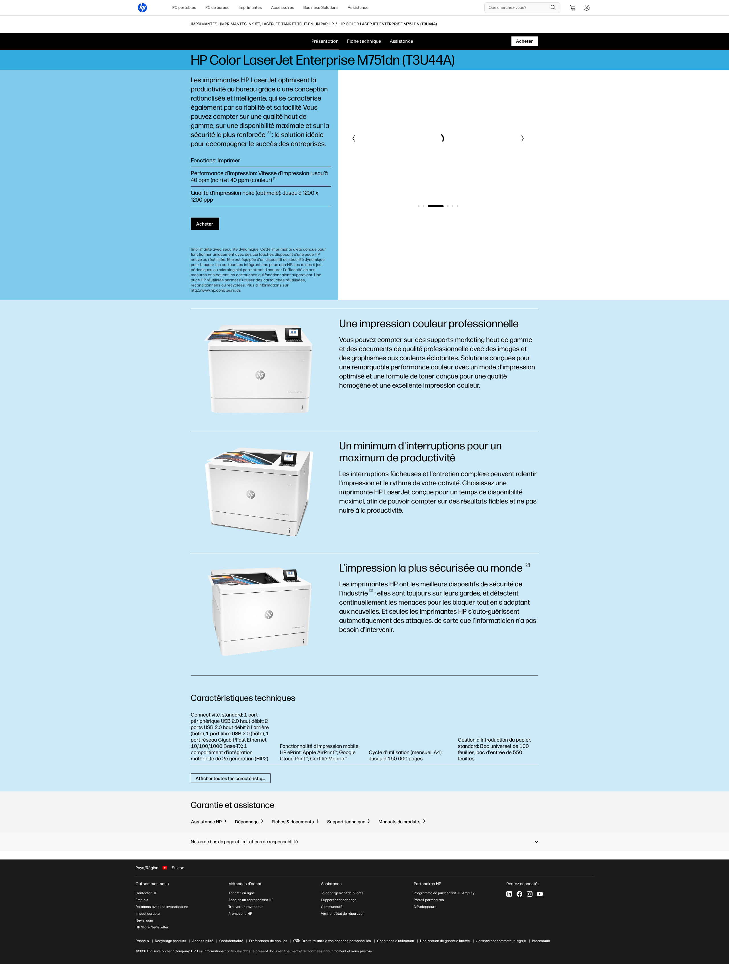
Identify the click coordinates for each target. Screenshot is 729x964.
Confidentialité (231, 941)
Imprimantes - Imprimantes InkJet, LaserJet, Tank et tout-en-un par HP (262, 24)
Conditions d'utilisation (395, 941)
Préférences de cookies (268, 941)
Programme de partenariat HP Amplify (444, 893)
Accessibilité (202, 941)
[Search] (553, 7)
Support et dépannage (339, 900)
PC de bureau (217, 7)
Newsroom (144, 920)
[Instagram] (530, 894)
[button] (354, 138)
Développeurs (425, 907)
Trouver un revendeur (245, 907)
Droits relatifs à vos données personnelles (336, 941)
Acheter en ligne (241, 893)
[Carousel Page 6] (457, 206)
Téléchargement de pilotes (342, 893)
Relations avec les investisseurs (162, 907)
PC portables (184, 7)
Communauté (331, 907)
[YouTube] (540, 894)
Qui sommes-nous (152, 883)
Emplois (142, 900)
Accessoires (282, 7)
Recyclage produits (170, 941)
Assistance (358, 7)
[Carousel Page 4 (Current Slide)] (448, 206)
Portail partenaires (429, 900)
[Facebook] (519, 894)
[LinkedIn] (509, 894)
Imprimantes (250, 7)
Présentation (325, 41)
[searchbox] (518, 8)
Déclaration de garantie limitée (445, 941)
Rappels (142, 941)
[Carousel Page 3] (435, 206)
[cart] (573, 8)
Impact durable (148, 914)
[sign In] (586, 8)
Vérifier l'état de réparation (342, 914)
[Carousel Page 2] (423, 206)
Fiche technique (364, 41)
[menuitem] (184, 8)
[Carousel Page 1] (418, 206)
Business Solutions (321, 7)
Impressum (541, 941)
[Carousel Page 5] (452, 206)
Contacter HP (146, 893)
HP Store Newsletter (152, 927)
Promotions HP (240, 914)
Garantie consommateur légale (501, 941)
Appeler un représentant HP (250, 900)
